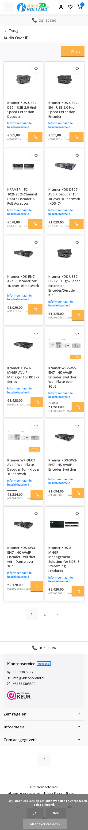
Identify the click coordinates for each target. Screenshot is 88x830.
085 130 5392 (23, 672)
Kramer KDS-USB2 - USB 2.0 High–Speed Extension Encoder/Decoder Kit (64, 285)
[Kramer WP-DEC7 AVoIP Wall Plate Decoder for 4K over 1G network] (23, 436)
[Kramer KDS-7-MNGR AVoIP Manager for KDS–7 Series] (23, 344)
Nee (56, 813)
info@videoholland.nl (28, 678)
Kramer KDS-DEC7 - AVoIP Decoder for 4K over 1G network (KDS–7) (64, 196)
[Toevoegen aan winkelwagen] (35, 137)
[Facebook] (44, 760)
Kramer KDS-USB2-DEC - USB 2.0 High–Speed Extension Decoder (23, 109)
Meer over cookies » (45, 824)
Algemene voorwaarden (24, 793)
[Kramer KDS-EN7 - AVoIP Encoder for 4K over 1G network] (23, 253)
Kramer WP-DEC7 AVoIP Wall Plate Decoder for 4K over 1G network (23, 467)
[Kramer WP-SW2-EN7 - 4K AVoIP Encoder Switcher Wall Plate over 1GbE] (64, 344)
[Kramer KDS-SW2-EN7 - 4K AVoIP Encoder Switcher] (64, 436)
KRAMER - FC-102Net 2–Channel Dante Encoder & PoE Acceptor (22, 196)
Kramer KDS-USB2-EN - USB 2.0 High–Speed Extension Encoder (63, 109)
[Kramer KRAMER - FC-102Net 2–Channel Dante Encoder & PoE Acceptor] (23, 166)
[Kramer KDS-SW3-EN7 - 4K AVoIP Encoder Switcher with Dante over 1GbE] (23, 524)
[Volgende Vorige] (57, 614)
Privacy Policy (53, 793)
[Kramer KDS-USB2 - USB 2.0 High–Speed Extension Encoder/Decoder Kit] (64, 253)
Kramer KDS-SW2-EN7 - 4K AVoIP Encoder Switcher (62, 465)
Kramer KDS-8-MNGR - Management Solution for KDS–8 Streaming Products (63, 559)
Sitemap (71, 793)
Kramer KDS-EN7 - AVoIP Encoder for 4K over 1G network (23, 281)
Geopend (43, 663)
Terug (13, 30)
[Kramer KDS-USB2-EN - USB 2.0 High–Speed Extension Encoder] (64, 79)
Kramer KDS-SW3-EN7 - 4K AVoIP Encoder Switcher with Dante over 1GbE (21, 556)
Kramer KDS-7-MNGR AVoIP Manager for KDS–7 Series (23, 375)
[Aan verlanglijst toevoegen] (36, 68)
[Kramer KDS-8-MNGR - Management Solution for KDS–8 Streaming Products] (64, 524)
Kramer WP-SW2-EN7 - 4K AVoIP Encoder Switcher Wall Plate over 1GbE (62, 377)
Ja (35, 813)
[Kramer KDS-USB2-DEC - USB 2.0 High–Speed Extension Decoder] (23, 79)
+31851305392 (24, 683)
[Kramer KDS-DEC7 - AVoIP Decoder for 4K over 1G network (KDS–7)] (64, 166)
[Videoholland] (32, 7)
